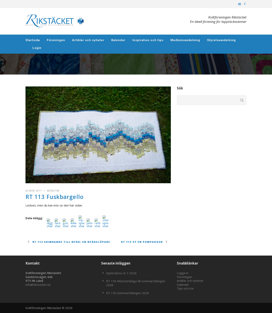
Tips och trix (185, 288)
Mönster (53, 190)
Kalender (118, 40)
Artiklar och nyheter (88, 40)
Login (36, 48)
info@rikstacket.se (38, 285)
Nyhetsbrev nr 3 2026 (121, 273)
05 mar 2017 (33, 190)
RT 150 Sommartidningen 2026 (127, 293)
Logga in (182, 273)
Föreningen (56, 40)
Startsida (32, 40)
